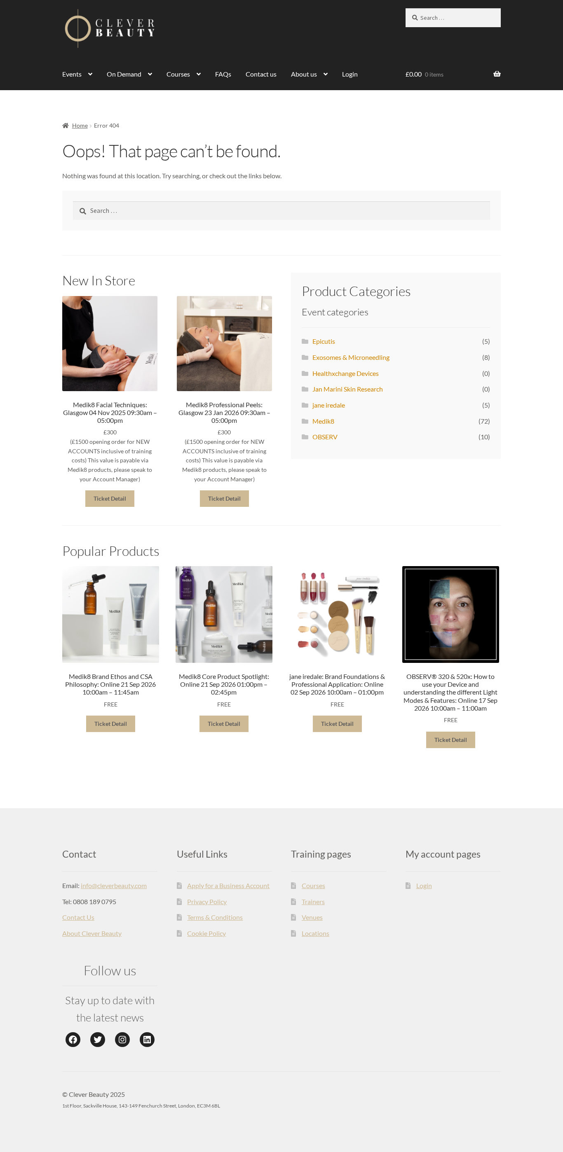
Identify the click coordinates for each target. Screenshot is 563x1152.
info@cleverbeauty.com (114, 885)
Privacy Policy (207, 901)
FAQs (223, 74)
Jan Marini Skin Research (347, 389)
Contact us (261, 74)
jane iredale (328, 405)
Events (72, 74)
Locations (315, 933)
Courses (178, 74)
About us (304, 74)
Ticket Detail (110, 498)
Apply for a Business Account (228, 885)
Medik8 (323, 421)
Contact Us (78, 917)
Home (80, 125)
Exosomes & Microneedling (350, 357)
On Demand (124, 74)
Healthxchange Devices (345, 373)
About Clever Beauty (92, 933)
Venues (312, 917)
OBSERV (325, 437)
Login (350, 74)
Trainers (313, 901)
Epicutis (323, 341)
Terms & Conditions (215, 917)
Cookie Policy (206, 933)
